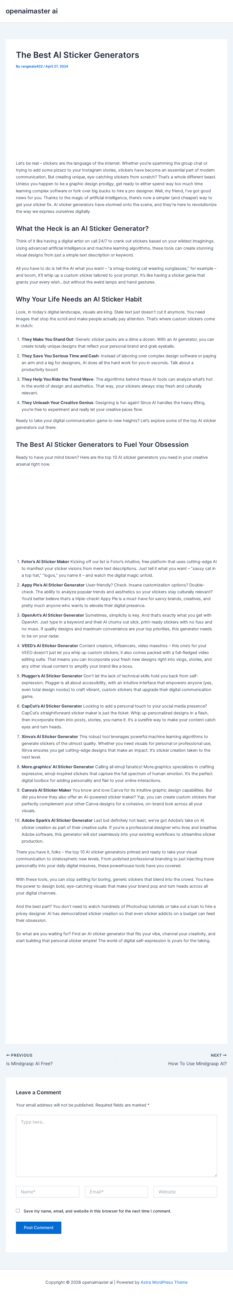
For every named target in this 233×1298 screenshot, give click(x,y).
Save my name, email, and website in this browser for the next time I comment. (97, 1211)
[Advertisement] (116, 117)
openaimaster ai (32, 11)
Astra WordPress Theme (164, 1282)
